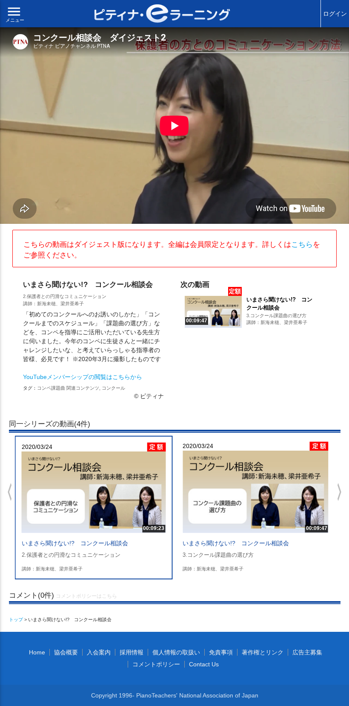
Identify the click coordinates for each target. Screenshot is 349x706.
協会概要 (66, 652)
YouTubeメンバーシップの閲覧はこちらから (82, 376)
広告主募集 (307, 652)
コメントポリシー (156, 664)
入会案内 (99, 652)
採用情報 (131, 652)
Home (37, 652)
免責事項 (221, 652)
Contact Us (204, 664)
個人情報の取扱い (176, 652)
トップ (16, 619)
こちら (302, 244)
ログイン (335, 13)
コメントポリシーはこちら (86, 596)
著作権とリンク (262, 652)
